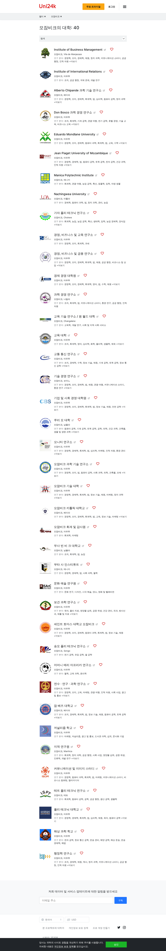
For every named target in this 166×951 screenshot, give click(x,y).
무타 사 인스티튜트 (66, 564)
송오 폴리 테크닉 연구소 (70, 646)
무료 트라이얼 (93, 6)
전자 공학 (110, 162)
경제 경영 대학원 (65, 275)
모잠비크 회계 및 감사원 (70, 527)
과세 (87, 243)
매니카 (67, 180)
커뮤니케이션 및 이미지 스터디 (74, 768)
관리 (100, 202)
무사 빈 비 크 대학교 (67, 545)
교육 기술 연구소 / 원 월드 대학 (74, 316)
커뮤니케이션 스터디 (111, 58)
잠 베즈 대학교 (63, 705)
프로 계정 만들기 (101, 927)
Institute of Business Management (78, 49)
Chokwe (68, 217)
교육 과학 (74, 673)
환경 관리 (120, 450)
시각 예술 (86, 592)
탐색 (43, 38)
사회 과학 (97, 472)
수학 (116, 143)
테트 (66, 795)
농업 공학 (86, 183)
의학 (105, 428)
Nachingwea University (70, 194)
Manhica (68, 751)
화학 (93, 344)
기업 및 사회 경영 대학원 (70, 398)
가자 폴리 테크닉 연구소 (70, 213)
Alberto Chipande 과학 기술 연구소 (77, 90)
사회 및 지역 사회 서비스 (94, 325)
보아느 (67, 380)
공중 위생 (97, 610)
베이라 (67, 95)
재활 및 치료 (63, 614)
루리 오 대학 (62, 420)
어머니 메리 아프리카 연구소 (72, 665)
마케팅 (101, 450)
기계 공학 (82, 121)
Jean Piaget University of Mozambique (81, 153)
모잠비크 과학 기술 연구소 (71, 464)
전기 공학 (102, 121)
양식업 (122, 221)
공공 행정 (74, 80)
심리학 (99, 99)
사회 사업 (115, 692)
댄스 (95, 592)
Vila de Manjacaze (73, 54)
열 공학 (88, 654)
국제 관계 (84, 80)
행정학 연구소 (63, 853)
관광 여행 (92, 121)
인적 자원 (64, 61)
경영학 (67, 58)
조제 (119, 472)
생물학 (107, 344)
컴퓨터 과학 (90, 143)
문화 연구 (68, 592)
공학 (100, 428)
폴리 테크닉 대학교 (66, 809)
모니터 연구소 (63, 442)
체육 (113, 344)
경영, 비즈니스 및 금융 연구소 (73, 253)
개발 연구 (95, 80)
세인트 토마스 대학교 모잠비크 (74, 624)
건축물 (122, 428)
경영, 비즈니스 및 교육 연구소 (73, 234)
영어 (95, 284)
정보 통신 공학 (82, 840)
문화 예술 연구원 (65, 583)
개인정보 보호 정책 (78, 927)
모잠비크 (58, 54)
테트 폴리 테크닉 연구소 (70, 790)
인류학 (57, 758)
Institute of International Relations (78, 71)
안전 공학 (116, 406)
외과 (115, 610)
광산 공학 (104, 799)
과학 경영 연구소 (65, 294)
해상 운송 (115, 840)
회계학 (88, 99)
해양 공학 (104, 840)
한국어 (48, 919)
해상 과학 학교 (63, 831)
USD (73, 919)
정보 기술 (87, 362)
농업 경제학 (112, 221)
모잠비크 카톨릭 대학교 (69, 508)
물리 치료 (74, 610)
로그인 (111, 6)
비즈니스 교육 (64, 124)
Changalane (70, 321)
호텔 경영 (113, 121)
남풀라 (67, 424)
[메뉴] (123, 7)
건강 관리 (107, 610)
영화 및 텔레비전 (106, 592)
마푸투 (67, 76)
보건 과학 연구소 (65, 602)
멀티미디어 (74, 780)
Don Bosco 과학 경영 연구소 (73, 112)
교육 (111, 143)
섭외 (109, 736)
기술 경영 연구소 (65, 376)
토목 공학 (100, 162)
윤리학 (83, 673)
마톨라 (67, 198)
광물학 (114, 799)
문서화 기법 (118, 736)
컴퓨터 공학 (109, 99)
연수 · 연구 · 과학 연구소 (70, 683)
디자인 (78, 592)
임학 (108, 183)
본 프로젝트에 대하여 (53, 927)
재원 (87, 58)
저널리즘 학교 (63, 727)
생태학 (96, 221)
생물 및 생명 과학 (62, 432)
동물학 (101, 183)
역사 (85, 862)
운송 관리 (94, 840)
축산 (95, 183)
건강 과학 (120, 162)
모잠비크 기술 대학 (66, 486)
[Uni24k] (47, 6)
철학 (95, 573)
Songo (67, 650)
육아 (66, 610)
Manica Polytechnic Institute (74, 175)
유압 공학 (79, 654)
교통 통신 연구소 (65, 354)
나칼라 (67, 299)
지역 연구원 (61, 746)
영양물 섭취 (85, 610)
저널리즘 (76, 736)
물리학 (99, 344)
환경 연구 (106, 303)
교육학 (67, 325)
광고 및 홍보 (88, 736)
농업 (106, 202)
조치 (74, 58)
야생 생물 (115, 183)
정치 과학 (95, 58)
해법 (64, 843)
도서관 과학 (100, 736)
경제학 (80, 58)
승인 (116, 944)
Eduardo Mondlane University (74, 134)
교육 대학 (60, 335)
